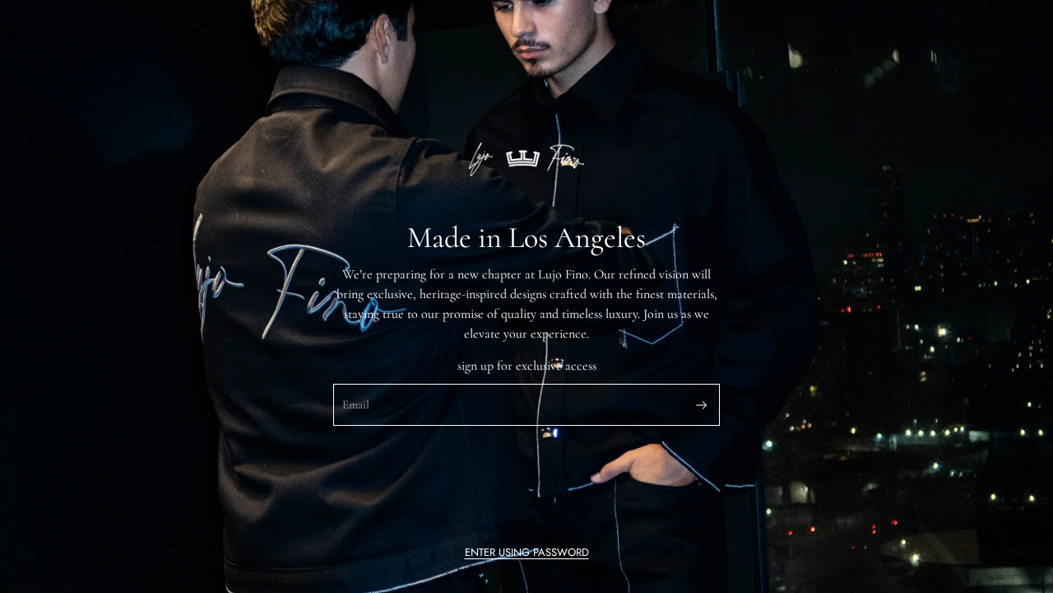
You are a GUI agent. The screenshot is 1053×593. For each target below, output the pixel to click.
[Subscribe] (701, 405)
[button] (527, 552)
